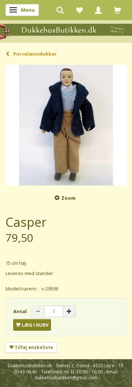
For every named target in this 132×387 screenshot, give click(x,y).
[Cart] (117, 10)
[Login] (98, 10)
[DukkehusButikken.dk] (66, 31)
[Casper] (66, 125)
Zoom (68, 198)
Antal (20, 311)
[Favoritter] (79, 10)
